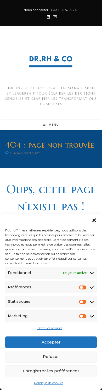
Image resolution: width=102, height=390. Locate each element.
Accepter (51, 342)
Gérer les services (49, 328)
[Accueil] (7, 153)
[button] (94, 220)
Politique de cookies (48, 383)
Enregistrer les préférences (51, 370)
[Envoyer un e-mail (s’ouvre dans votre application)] (54, 17)
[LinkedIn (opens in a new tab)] (48, 17)
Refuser (51, 356)
